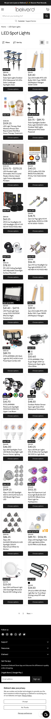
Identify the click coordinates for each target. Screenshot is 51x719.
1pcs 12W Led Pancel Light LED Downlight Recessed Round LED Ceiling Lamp (12, 589)
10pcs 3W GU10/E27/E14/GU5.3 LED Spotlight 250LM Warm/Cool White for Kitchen (13, 544)
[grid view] (42, 42)
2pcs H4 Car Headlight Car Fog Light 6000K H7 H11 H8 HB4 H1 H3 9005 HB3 (37, 267)
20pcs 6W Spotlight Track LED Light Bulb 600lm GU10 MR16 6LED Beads (37, 542)
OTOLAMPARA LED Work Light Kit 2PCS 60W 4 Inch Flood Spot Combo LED (13, 358)
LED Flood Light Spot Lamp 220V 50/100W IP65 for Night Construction (11, 314)
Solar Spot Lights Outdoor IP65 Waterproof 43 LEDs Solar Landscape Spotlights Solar (12, 81)
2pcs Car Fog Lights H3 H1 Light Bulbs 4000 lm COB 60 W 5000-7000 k (37, 221)
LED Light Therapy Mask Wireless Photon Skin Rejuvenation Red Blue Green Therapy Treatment (12, 129)
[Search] (46, 16)
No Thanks (25, 707)
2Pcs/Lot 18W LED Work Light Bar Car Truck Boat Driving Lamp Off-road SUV (37, 594)
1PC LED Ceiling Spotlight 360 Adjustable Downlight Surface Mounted (13, 270)
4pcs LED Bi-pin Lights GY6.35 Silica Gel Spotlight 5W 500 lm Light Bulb (38, 452)
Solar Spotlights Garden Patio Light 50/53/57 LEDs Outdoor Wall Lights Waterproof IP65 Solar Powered (38, 127)
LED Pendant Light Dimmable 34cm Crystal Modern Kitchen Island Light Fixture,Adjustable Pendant (12, 176)
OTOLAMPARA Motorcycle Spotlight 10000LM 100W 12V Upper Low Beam (11, 408)
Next (29, 613)
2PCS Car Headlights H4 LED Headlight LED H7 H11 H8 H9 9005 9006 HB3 (13, 224)
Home (3, 27)
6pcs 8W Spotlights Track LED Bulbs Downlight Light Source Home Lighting (13, 452)
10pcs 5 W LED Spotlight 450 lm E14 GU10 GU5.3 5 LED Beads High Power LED (13, 495)
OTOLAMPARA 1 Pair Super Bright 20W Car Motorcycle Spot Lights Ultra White (36, 362)
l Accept (25, 701)
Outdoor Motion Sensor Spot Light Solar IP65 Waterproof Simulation (37, 406)
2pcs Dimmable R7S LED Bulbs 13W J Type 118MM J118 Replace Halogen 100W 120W (37, 81)
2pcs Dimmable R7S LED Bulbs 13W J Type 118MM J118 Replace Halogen (37, 313)
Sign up (36, 679)
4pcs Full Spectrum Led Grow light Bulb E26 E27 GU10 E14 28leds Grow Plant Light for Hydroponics (37, 497)
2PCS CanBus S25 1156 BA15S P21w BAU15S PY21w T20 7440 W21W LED (37, 174)
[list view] (47, 42)
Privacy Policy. (27, 695)
